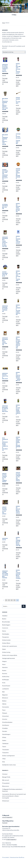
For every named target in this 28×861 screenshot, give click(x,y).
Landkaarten (5, 688)
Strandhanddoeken (7, 722)
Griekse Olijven (6, 643)
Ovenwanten (5, 707)
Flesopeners (5, 637)
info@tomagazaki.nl (11, 839)
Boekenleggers (6, 625)
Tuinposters (5, 752)
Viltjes (4, 758)
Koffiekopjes (5, 679)
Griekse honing (6, 652)
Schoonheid (5, 716)
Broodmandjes (6, 622)
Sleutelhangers (6, 734)
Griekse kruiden (6, 640)
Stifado (4, 737)
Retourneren (5, 786)
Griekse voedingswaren (8, 755)
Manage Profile (6, 777)
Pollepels (4, 713)
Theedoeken (5, 749)
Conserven (5, 628)
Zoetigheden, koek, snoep (9, 764)
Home (3, 22)
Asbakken (4, 615)
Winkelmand (5, 801)
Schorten (4, 719)
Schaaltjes (5, 728)
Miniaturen (5, 698)
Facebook (4, 822)
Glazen (4, 649)
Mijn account (5, 780)
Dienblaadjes (5, 634)
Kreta (3, 682)
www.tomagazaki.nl (7, 817)
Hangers (4, 661)
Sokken (4, 740)
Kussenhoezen (6, 685)
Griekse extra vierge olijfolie (9, 655)
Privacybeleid (5, 783)
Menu (14, 14)
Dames (4, 631)
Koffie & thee (5, 676)
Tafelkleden (5, 743)
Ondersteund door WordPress (17, 857)
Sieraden (4, 731)
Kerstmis (4, 673)
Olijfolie (4, 704)
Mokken (4, 701)
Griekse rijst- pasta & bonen (9, 646)
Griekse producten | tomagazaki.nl (13, 5)
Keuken (4, 670)
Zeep (3, 761)
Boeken (4, 618)
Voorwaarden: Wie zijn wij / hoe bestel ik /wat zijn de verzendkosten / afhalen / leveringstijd (14, 796)
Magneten (5, 695)
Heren (4, 664)
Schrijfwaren (5, 725)
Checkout (4, 774)
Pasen (4, 710)
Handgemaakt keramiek (8, 658)
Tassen (4, 746)
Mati (3, 692)
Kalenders (5, 667)
